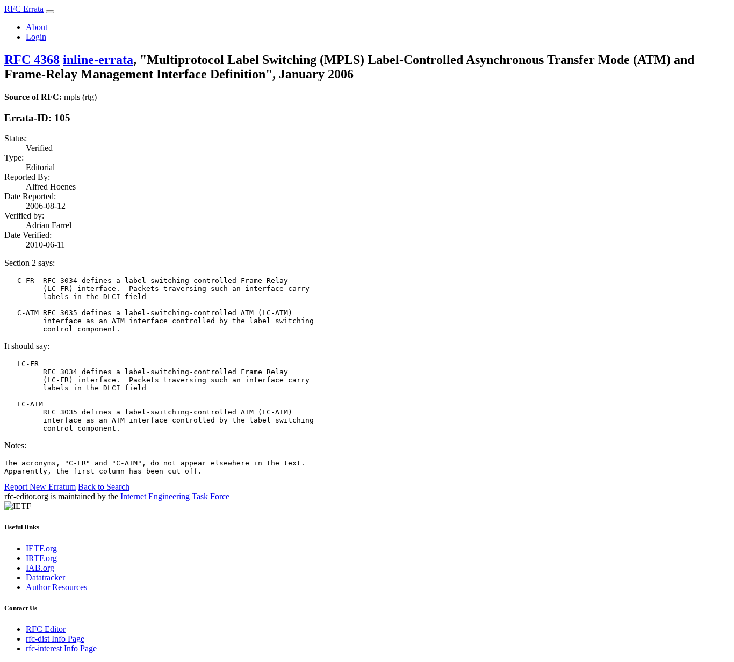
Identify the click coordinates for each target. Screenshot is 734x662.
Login (36, 36)
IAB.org (40, 567)
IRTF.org (41, 558)
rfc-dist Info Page (55, 638)
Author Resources (56, 587)
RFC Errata (24, 8)
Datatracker (45, 577)
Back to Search (103, 486)
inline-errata (98, 60)
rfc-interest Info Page (61, 648)
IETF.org (41, 548)
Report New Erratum (40, 486)
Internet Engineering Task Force (174, 496)
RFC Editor (46, 629)
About (36, 27)
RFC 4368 (32, 60)
